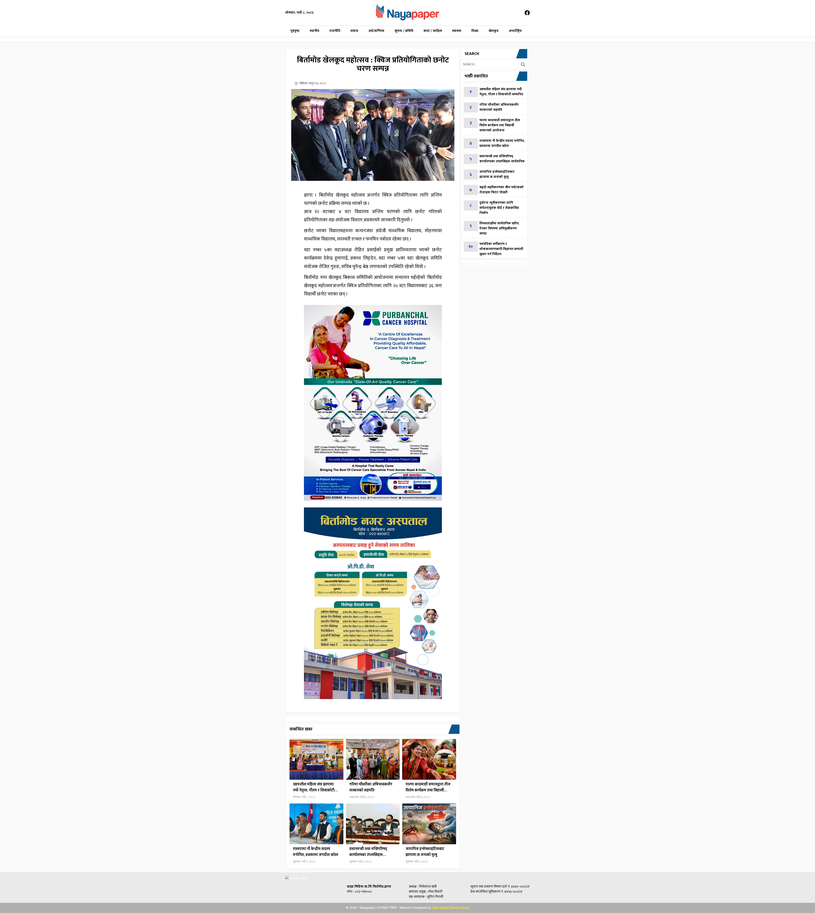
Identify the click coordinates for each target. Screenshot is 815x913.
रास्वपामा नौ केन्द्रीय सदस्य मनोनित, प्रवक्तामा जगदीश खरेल (315, 852)
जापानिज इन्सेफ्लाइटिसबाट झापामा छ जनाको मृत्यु (425, 852)
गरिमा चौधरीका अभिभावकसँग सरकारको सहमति (370, 787)
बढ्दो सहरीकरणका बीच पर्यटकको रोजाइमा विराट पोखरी (501, 189)
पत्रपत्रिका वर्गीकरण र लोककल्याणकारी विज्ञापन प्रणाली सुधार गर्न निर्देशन (501, 249)
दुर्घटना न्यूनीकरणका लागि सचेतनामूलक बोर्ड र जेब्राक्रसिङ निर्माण (499, 208)
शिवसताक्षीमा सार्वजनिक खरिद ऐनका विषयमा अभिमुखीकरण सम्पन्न (499, 228)
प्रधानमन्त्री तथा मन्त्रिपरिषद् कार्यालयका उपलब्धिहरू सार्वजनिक (368, 852)
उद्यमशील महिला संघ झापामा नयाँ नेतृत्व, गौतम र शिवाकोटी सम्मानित (313, 787)
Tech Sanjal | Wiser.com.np (450, 908)
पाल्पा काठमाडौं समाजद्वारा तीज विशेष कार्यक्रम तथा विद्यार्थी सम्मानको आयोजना (428, 787)
